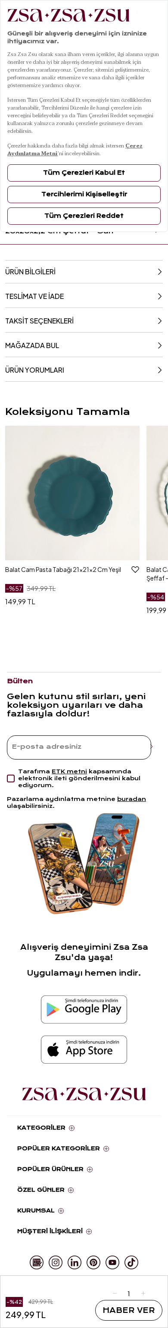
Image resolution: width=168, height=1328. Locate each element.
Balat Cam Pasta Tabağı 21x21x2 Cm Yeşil (63, 569)
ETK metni (69, 771)
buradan (131, 799)
